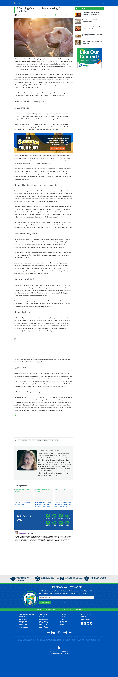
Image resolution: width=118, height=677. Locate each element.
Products (77, 3)
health (34, 440)
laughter (39, 440)
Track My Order (22, 619)
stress (56, 440)
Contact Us (83, 616)
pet (49, 440)
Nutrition (27, 3)
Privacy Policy (93, 602)
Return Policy (22, 622)
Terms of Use (65, 653)
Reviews (62, 624)
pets (53, 440)
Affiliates (83, 618)
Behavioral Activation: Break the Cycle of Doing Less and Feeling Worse (44, 504)
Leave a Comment (50, 15)
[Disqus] (43, 551)
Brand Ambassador (85, 619)
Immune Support (43, 621)
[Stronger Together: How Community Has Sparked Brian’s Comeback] (64, 495)
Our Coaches (63, 618)
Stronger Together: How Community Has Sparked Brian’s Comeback (64, 504)
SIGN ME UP (45, 602)
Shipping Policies (23, 621)
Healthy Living (43, 624)
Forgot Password (23, 624)
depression (24, 440)
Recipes (44, 3)
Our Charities (63, 621)
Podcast (69, 3)
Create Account (22, 626)
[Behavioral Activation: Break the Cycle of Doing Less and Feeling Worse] (44, 495)
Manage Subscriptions (24, 618)
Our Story (62, 616)
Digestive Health (43, 622)
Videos (60, 3)
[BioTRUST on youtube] (88, 623)
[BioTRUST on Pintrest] (91, 623)
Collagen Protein (43, 619)
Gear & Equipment (43, 627)
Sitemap (52, 653)
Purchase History (23, 616)
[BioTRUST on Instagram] (85, 623)
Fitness (36, 3)
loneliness (44, 440)
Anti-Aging (42, 626)
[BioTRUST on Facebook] (82, 623)
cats (19, 440)
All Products (42, 616)
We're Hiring (63, 622)
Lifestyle (52, 3)
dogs (30, 440)
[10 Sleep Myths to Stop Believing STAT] (23, 495)
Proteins (41, 618)
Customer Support (23, 627)
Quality (62, 619)
